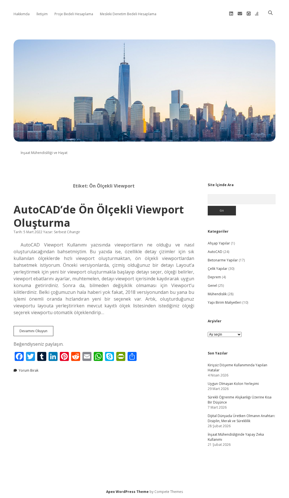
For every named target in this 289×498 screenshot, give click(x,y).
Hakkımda (22, 14)
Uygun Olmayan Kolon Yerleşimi (233, 383)
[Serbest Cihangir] (144, 138)
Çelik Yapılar (217, 268)
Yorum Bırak (28, 370)
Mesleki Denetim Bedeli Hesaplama (128, 14)
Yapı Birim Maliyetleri (224, 302)
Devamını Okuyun (36, 332)
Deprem (214, 277)
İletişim (42, 14)
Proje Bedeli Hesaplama (73, 14)
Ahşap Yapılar (219, 243)
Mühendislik (217, 294)
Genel (212, 285)
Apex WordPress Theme (127, 491)
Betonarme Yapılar (223, 260)
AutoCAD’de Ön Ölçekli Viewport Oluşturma (99, 216)
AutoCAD (215, 251)
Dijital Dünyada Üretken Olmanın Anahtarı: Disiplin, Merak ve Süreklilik (241, 418)
